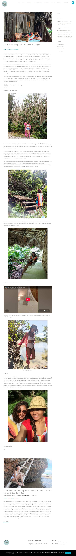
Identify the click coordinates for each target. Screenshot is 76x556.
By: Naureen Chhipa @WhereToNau (11, 49)
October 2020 (60, 46)
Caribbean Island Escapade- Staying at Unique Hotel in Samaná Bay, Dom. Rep (28, 491)
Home (19, 2)
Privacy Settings (12, 553)
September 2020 (61, 48)
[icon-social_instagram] (73, 2)
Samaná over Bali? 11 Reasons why (64, 34)
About (23, 2)
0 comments (27, 47)
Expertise (29, 2)
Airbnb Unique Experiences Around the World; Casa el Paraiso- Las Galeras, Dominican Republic (65, 23)
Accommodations (38, 2)
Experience (46, 2)
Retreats (53, 2)
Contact (66, 2)
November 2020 (61, 44)
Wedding (59, 2)
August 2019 (60, 51)
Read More (6, 521)
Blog (36, 47)
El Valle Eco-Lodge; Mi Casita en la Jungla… (22, 45)
